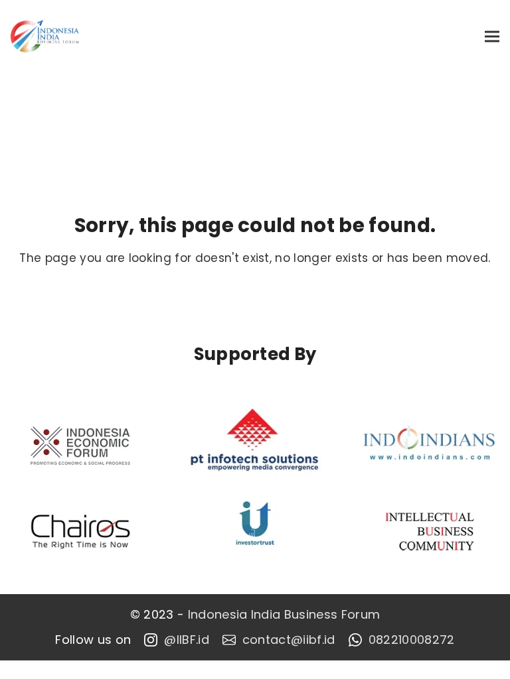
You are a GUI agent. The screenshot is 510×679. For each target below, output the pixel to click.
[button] (492, 36)
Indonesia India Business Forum (284, 614)
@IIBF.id (186, 640)
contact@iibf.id (288, 640)
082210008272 (412, 640)
